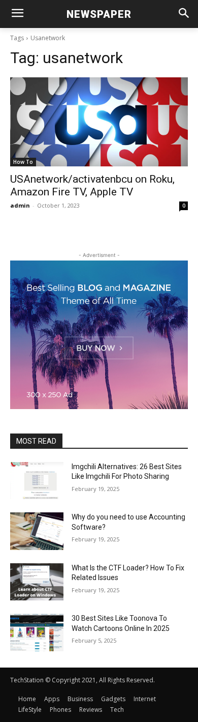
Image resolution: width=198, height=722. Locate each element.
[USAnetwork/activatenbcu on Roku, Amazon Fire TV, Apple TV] (99, 121)
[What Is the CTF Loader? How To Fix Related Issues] (36, 582)
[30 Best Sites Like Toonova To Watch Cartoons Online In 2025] (36, 632)
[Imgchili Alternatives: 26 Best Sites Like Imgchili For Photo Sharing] (36, 481)
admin (20, 205)
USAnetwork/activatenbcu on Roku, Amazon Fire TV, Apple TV (92, 185)
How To (23, 161)
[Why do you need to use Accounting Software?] (36, 531)
